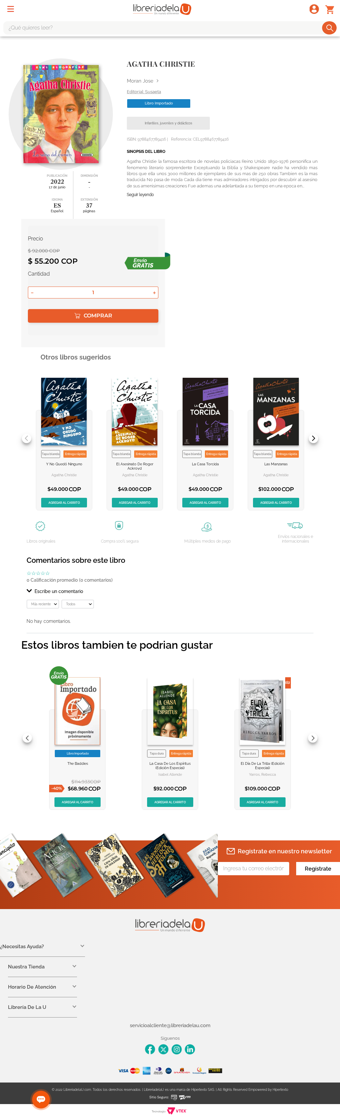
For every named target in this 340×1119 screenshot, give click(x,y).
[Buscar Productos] (330, 27)
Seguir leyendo (140, 195)
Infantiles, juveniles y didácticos (168, 123)
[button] (170, 591)
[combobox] (170, 28)
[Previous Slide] (26, 438)
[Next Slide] (313, 438)
